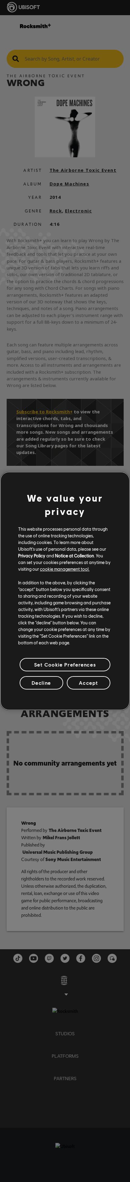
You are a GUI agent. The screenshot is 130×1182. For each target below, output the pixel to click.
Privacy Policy (31, 555)
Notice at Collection (74, 555)
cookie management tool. (64, 569)
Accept (88, 683)
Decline (41, 683)
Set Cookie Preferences (65, 664)
